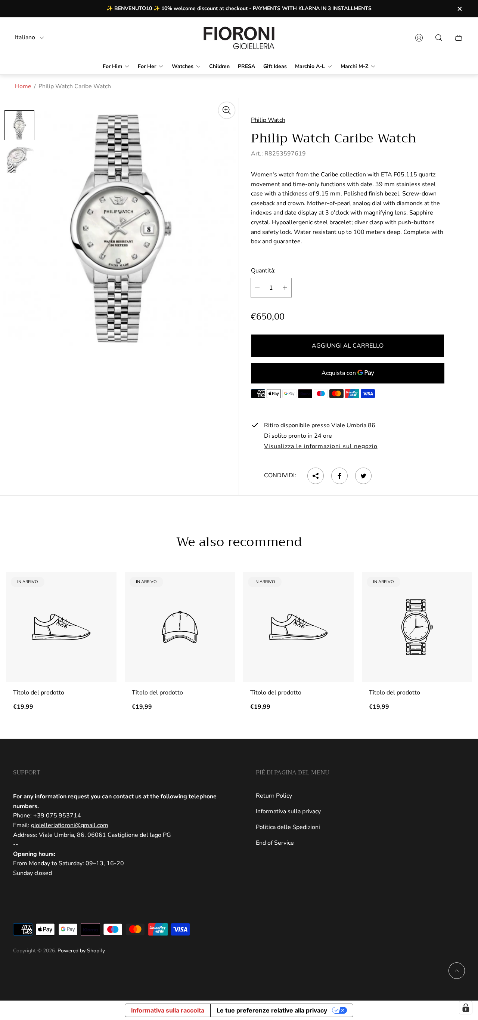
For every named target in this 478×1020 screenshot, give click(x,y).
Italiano (25, 37)
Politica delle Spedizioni (288, 827)
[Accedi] (419, 38)
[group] (19, 125)
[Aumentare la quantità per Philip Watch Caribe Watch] (285, 288)
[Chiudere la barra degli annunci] (459, 8)
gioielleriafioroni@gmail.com (69, 825)
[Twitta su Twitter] (363, 476)
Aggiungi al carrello (348, 346)
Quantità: (263, 271)
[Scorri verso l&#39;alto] (456, 970)
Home (23, 86)
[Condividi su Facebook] (339, 476)
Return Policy (274, 796)
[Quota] (315, 476)
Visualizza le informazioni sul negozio (320, 446)
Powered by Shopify (81, 950)
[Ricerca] (439, 38)
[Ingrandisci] (226, 110)
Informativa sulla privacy (288, 811)
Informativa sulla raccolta (167, 1010)
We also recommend (239, 542)
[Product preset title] (61, 627)
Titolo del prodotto (38, 692)
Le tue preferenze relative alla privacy (272, 1010)
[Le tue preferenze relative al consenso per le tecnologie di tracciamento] (465, 1007)
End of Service (275, 843)
